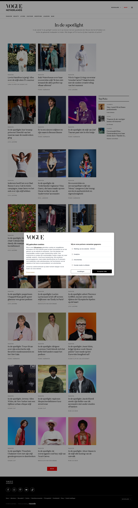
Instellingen (80, 271)
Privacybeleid (30, 272)
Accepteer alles (102, 271)
